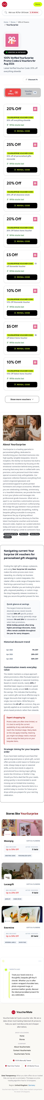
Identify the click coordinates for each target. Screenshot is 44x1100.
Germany (32, 1085)
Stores (37, 4)
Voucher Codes (30, 92)
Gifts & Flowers (23, 22)
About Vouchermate (22, 1047)
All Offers (12, 92)
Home (6, 22)
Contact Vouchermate (22, 1050)
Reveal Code (23, 131)
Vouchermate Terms (22, 1054)
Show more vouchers (20, 399)
